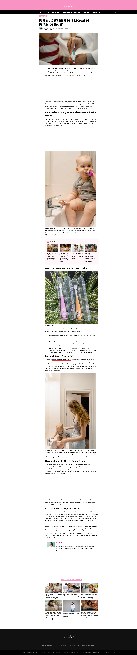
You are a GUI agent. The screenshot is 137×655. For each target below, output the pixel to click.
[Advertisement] (71, 89)
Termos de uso (72, 645)
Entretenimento (87, 12)
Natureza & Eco (77, 12)
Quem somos (64, 645)
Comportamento (56, 12)
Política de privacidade (48, 645)
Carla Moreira (66, 228)
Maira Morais (48, 29)
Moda (36, 12)
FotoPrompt (91, 645)
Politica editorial (82, 645)
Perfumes (47, 12)
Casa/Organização (67, 12)
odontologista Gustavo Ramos (61, 360)
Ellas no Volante (97, 12)
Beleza (41, 12)
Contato (57, 645)
